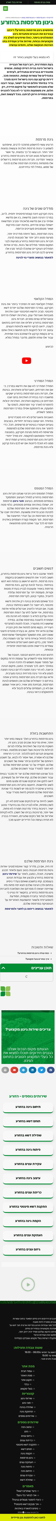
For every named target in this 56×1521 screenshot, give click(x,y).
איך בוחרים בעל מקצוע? (37, 959)
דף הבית (50, 18)
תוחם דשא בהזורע (28, 1121)
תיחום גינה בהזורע (28, 1107)
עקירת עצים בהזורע (28, 1164)
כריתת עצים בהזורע (28, 1192)
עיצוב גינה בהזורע (28, 1178)
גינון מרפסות (40, 18)
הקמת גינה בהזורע (28, 1221)
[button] (5, 8)
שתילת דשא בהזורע (28, 1135)
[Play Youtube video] (26, 361)
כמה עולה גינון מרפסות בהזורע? (33, 953)
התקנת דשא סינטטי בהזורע (28, 1206)
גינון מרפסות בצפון (28, 18)
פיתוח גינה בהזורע (28, 1150)
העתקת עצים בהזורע (28, 1235)
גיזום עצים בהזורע (28, 1249)
